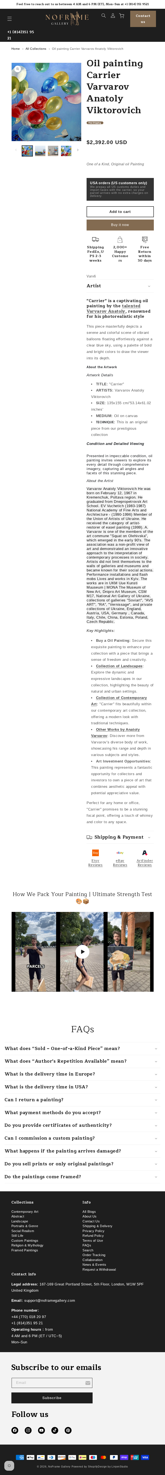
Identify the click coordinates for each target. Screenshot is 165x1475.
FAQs (86, 1245)
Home (15, 48)
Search (87, 1250)
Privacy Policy (93, 1231)
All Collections (36, 48)
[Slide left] (16, 150)
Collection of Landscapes (119, 666)
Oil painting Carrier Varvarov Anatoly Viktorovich (88, 48)
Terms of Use (92, 1240)
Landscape (19, 1221)
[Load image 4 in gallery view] (66, 151)
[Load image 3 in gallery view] (53, 151)
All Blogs (89, 1212)
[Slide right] (77, 150)
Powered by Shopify (85, 1466)
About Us (89, 1216)
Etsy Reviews (95, 863)
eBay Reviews (120, 863)
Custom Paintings (24, 1240)
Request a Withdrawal (99, 1269)
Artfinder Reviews (145, 863)
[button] (9, 19)
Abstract (17, 1216)
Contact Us (91, 1221)
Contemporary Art (24, 1212)
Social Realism (22, 1231)
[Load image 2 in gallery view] (40, 151)
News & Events (94, 1264)
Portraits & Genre (24, 1226)
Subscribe (51, 1398)
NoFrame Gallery (59, 1466)
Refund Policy (93, 1235)
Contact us (143, 19)
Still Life (17, 1235)
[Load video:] (83, 952)
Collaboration (92, 1260)
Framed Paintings (24, 1250)
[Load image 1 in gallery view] (27, 151)
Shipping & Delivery (97, 1226)
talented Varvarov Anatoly (114, 309)
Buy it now (120, 225)
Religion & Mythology (27, 1245)
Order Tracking (93, 1255)
